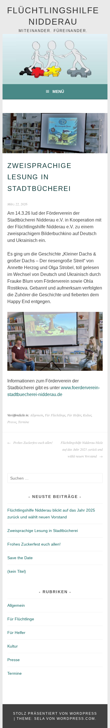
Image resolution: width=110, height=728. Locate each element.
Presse (11, 422)
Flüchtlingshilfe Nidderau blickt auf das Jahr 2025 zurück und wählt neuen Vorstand (82, 449)
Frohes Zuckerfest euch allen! (32, 442)
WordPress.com (76, 719)
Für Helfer (74, 415)
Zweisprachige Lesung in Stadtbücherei (42, 530)
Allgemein (36, 415)
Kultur (87, 415)
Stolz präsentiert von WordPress (55, 714)
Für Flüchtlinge (55, 415)
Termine (23, 422)
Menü (58, 91)
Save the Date (20, 557)
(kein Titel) (16, 571)
